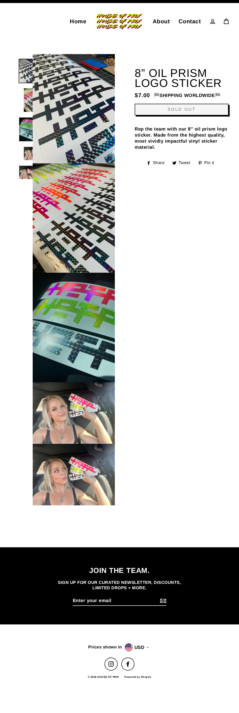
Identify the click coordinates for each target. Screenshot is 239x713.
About (161, 21)
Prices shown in (105, 647)
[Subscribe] (162, 601)
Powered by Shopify (137, 676)
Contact (190, 21)
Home (78, 21)
